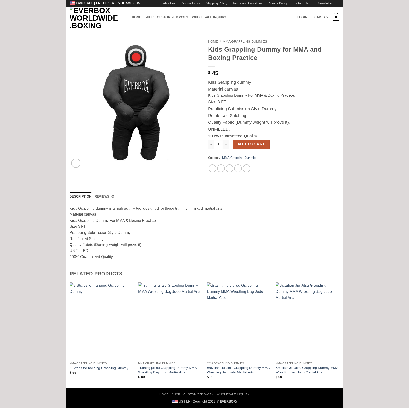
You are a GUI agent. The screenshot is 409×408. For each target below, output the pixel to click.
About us (169, 3)
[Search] (127, 17)
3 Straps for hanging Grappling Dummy (99, 368)
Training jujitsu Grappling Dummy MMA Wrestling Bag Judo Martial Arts (167, 370)
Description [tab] (80, 196)
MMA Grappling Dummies (245, 41)
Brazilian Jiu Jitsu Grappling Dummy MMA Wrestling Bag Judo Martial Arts (238, 370)
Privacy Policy (278, 3)
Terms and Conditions (247, 3)
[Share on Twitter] (221, 168)
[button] (323, 3)
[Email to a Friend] (229, 168)
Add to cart (251, 144)
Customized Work (173, 17)
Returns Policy (191, 3)
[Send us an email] (337, 3)
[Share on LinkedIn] (246, 168)
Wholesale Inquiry (209, 17)
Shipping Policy (216, 3)
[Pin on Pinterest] (238, 168)
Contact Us (300, 3)
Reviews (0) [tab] (104, 196)
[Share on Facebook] (212, 168)
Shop (149, 17)
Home (136, 17)
